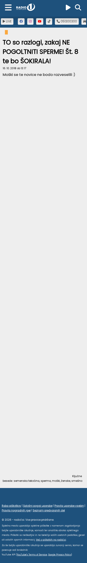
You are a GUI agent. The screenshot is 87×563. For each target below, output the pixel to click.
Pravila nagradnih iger (16, 510)
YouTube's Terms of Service (32, 554)
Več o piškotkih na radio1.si (51, 539)
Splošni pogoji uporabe (37, 506)
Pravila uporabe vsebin (69, 506)
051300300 (68, 21)
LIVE (8, 21)
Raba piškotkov (11, 506)
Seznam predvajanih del (49, 510)
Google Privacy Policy (59, 554)
